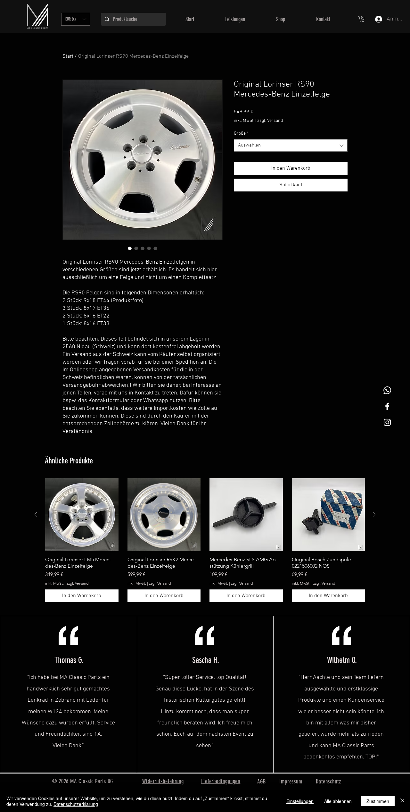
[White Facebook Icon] (387, 406)
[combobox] (291, 145)
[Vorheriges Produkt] (36, 514)
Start (67, 56)
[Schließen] (402, 801)
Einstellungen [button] (300, 801)
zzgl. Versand (270, 120)
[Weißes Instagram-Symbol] (387, 422)
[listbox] (75, 19)
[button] (75, 19)
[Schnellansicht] (82, 515)
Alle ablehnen (338, 801)
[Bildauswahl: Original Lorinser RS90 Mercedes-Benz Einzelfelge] (130, 248)
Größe (241, 133)
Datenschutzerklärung (75, 804)
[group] (205, 540)
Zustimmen (377, 801)
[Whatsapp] (387, 390)
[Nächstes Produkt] (374, 514)
